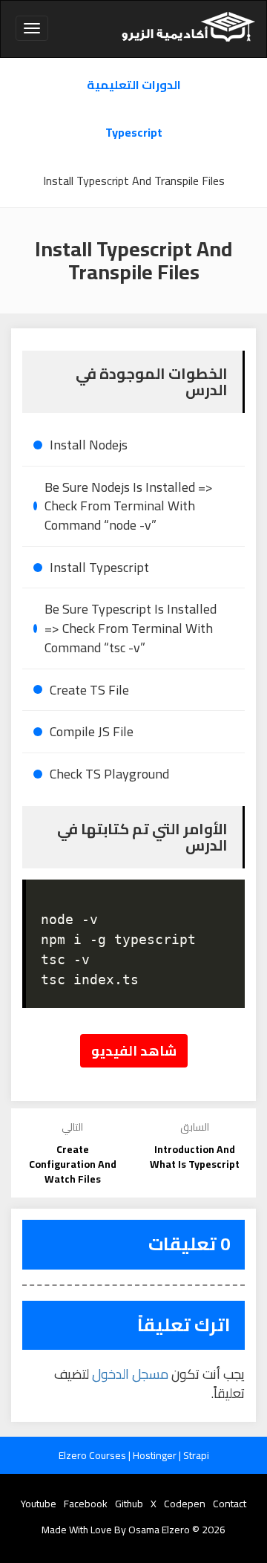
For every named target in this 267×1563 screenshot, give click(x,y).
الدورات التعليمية (134, 85)
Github (129, 1503)
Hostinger (156, 1455)
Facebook (86, 1503)
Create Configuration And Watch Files (72, 1164)
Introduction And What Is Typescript (195, 1157)
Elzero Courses (93, 1455)
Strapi (196, 1455)
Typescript (133, 132)
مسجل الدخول (130, 1374)
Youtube (38, 1503)
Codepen (184, 1503)
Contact (229, 1503)
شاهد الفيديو (134, 1051)
